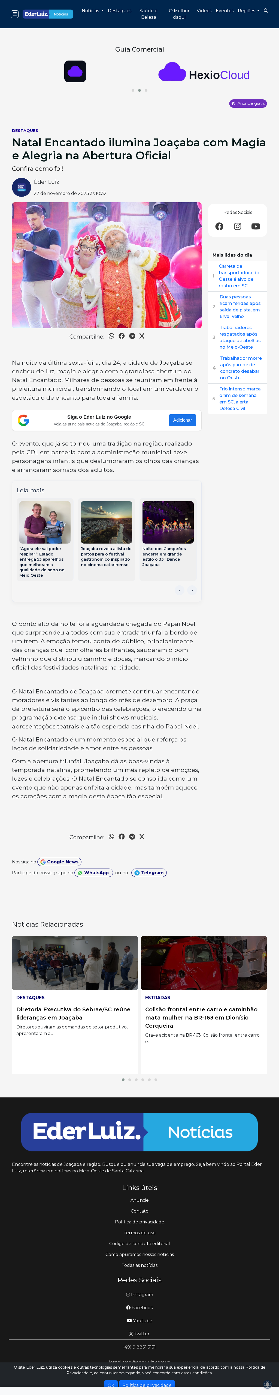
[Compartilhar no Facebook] (122, 336)
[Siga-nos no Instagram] (237, 226)
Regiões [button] (247, 10)
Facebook (142, 1307)
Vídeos (204, 10)
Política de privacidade (139, 1221)
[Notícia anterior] (179, 590)
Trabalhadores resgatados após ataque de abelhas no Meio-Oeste (240, 337)
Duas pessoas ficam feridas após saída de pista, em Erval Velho (240, 306)
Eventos (224, 10)
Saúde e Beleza (148, 14)
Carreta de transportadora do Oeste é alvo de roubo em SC (239, 276)
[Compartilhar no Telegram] (132, 336)
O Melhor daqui (179, 14)
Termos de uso (139, 1232)
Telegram (152, 872)
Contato (139, 1211)
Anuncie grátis (250, 103)
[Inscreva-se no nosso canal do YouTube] (255, 226)
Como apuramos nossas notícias (139, 1254)
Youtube (142, 1320)
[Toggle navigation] (15, 14)
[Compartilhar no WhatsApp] (111, 336)
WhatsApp (96, 872)
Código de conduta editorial (139, 1243)
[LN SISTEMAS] (204, 71)
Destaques (119, 10)
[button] (133, 90)
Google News (62, 861)
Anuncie (140, 1200)
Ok (111, 1385)
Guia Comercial (139, 49)
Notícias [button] (91, 10)
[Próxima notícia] (192, 590)
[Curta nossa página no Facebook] (219, 226)
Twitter (141, 1333)
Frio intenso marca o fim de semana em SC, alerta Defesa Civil (240, 398)
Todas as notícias (139, 1265)
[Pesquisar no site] (266, 10)
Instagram (141, 1294)
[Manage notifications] (267, 1384)
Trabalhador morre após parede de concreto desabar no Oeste (241, 368)
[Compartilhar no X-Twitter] (142, 336)
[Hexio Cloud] (75, 71)
